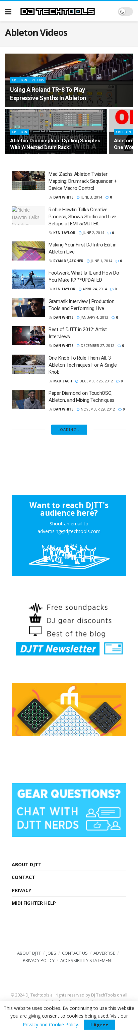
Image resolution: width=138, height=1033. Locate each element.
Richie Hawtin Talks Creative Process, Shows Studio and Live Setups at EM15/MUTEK (82, 217)
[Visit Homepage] (64, 11)
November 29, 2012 (97, 409)
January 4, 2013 (94, 317)
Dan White (63, 197)
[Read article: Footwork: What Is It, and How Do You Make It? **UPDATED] (28, 279)
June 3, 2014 (91, 197)
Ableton (19, 132)
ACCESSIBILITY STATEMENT (86, 960)
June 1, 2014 (101, 261)
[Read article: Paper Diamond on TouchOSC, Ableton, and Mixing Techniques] (28, 399)
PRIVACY (21, 890)
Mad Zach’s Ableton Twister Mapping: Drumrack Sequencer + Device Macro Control (83, 181)
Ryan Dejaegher (68, 261)
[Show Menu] (8, 11)
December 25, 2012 (95, 381)
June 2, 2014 (93, 232)
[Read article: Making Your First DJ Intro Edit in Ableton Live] (28, 251)
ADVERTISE (104, 953)
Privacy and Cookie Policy (50, 1024)
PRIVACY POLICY (39, 960)
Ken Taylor (64, 232)
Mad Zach (62, 381)
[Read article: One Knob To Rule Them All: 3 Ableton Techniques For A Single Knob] (28, 364)
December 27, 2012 (97, 345)
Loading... (69, 429)
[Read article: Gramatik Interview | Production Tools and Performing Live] (28, 307)
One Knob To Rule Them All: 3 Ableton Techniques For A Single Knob (83, 365)
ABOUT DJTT (27, 864)
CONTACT (23, 877)
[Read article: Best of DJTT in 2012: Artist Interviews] (28, 335)
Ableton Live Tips (28, 80)
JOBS (51, 953)
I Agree (99, 1025)
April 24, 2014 (94, 289)
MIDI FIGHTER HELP (34, 903)
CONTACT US (75, 953)
